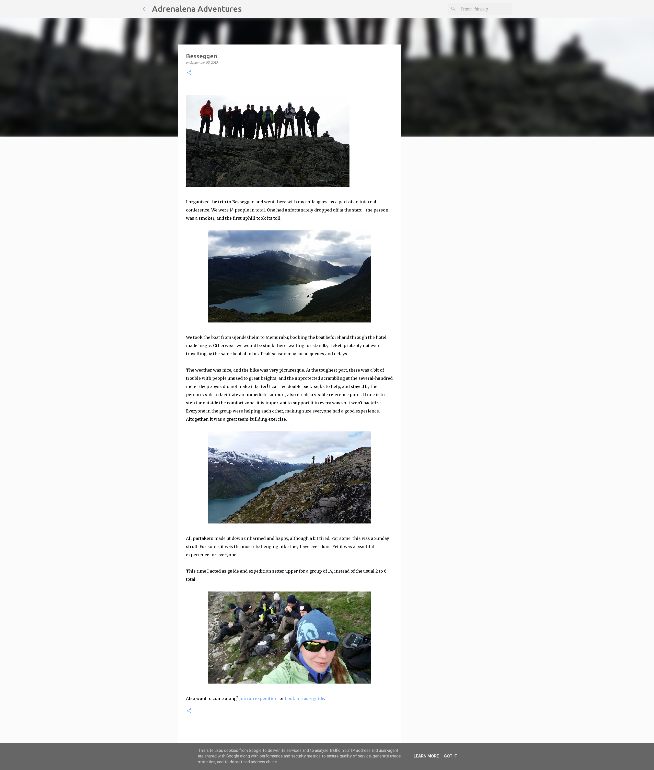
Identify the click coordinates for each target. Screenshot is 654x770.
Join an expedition (258, 698)
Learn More (426, 756)
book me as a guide (304, 698)
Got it (450, 756)
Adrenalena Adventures (197, 8)
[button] (189, 73)
